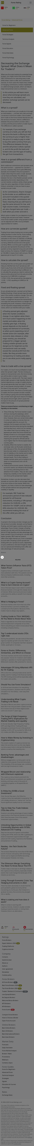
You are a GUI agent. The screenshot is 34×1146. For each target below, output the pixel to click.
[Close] (2, 557)
